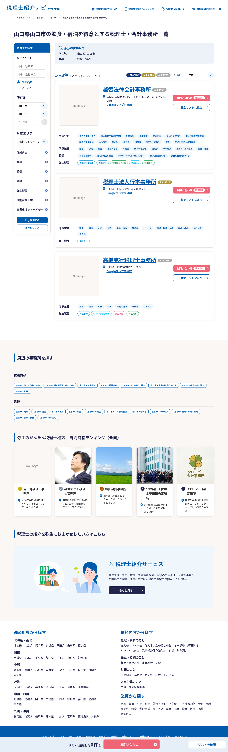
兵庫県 (39, 687)
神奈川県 (83, 658)
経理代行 (192, 645)
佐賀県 (29, 716)
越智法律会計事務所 (127, 89)
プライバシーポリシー (69, 736)
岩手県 (39, 645)
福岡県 (18, 716)
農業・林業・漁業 (176, 709)
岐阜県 (82, 670)
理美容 (125, 709)
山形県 (71, 645)
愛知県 (18, 675)
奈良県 (50, 687)
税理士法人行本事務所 (129, 181)
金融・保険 (204, 704)
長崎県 (39, 716)
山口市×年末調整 (87, 385)
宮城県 (50, 645)
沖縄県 (95, 716)
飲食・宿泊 (159, 704)
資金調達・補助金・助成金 (137, 675)
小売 (139, 704)
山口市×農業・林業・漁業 (186, 411)
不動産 (173, 704)
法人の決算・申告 (131, 645)
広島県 (50, 699)
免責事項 (90, 736)
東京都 (71, 658)
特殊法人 (126, 714)
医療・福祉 (196, 709)
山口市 (53, 17)
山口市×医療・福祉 (25, 417)
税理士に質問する (175, 8)
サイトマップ (47, 736)
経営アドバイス (164, 675)
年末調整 (179, 645)
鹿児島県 (83, 716)
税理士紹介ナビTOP (106, 8)
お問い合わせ (129, 744)
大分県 (61, 716)
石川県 (39, 670)
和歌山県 (83, 687)
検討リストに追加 (191, 107)
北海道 (18, 645)
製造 (131, 704)
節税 (171, 650)
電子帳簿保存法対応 (154, 650)
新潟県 (18, 670)
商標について (129, 736)
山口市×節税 (22, 391)
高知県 (18, 704)
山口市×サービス (160, 411)
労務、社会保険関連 (133, 687)
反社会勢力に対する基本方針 (155, 736)
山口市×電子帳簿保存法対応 (164, 385)
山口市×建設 (22, 411)
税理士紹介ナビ (24, 17)
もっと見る (126, 590)
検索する (34, 220)
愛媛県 (93, 699)
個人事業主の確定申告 (158, 645)
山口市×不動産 (94, 411)
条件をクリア (32, 227)
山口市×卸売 (75, 411)
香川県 (82, 699)
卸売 (147, 704)
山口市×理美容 (139, 411)
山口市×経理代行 (109, 385)
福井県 (50, 670)
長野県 (71, 670)
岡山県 (39, 699)
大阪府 (18, 687)
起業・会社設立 (130, 663)
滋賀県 (71, 687)
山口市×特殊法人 (48, 417)
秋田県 (61, 645)
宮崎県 (71, 716)
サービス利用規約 (108, 736)
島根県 (29, 699)
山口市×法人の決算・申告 (28, 385)
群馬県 (39, 658)
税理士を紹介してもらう (141, 8)
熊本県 (50, 716)
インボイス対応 (130, 650)
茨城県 (18, 658)
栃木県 (29, 658)
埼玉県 (50, 658)
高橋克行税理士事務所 (129, 260)
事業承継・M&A (151, 663)
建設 (123, 704)
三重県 (61, 687)
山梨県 (61, 670)
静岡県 (93, 670)
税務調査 (182, 650)
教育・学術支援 (140, 709)
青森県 (29, 645)
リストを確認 (207, 744)
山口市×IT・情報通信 (116, 411)
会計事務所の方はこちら (205, 8)
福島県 (82, 645)
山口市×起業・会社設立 (193, 385)
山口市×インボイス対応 (134, 385)
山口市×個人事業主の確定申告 (60, 385)
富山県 (29, 670)
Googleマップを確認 (119, 105)
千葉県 (61, 658)
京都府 (29, 687)
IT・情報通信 (187, 704)
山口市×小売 (57, 411)
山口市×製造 (40, 411)
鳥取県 (18, 699)
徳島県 (71, 699)
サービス (158, 709)
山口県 (40, 17)
